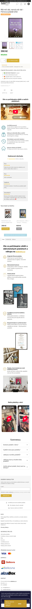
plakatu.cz (20, 251)
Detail (19, 228)
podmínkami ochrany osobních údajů (22, 492)
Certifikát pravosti (5, 542)
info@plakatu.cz (6, 587)
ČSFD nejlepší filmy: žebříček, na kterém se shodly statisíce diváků (14, 517)
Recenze (3, 540)
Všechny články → (5, 527)
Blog (2, 538)
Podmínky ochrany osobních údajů (8, 536)
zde (9, 597)
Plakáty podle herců (5, 544)
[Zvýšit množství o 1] (6, 60)
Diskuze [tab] (14, 239)
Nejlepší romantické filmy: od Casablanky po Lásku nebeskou (14, 521)
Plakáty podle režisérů (6, 545)
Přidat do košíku (14, 60)
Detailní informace (5, 86)
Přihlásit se (6, 495)
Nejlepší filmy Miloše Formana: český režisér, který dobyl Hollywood (13, 524)
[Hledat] (17, 3)
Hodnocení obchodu (15, 156)
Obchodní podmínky (5, 534)
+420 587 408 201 (6, 589)
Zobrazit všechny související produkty (15, 235)
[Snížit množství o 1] (6, 61)
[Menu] (28, 3)
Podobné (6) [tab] (8, 239)
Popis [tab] (3, 239)
